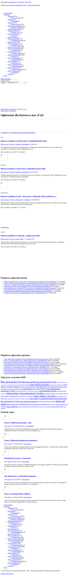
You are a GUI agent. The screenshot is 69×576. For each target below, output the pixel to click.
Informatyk (11, 19)
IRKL (22, 239)
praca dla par (28, 389)
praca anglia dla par (61, 382)
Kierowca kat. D (5, 144)
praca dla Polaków (39, 389)
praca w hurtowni (22, 406)
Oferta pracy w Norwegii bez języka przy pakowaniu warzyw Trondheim (25, 367)
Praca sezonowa (12, 51)
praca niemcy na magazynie (9, 396)
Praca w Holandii (16, 144)
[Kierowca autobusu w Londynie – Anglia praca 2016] (5, 227)
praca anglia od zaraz (39, 384)
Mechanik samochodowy (15, 26)
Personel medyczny (13, 34)
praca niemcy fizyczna (61, 393)
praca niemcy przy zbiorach (13, 398)
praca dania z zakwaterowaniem (15, 389)
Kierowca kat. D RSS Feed (8, 111)
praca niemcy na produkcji (26, 396)
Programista (15, 21)
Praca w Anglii (16, 18)
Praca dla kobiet (12, 37)
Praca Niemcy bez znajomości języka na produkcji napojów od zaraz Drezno (26, 359)
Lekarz (13, 35)
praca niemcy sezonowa (24, 398)
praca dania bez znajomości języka (47, 387)
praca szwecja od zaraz (39, 404)
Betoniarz (14, 56)
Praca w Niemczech (16, 200)
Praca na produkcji (13, 43)
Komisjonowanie (16, 66)
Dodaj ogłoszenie (6, 79)
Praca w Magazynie (13, 64)
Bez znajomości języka (13, 381)
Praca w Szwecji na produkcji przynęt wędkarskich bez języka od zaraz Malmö (26, 373)
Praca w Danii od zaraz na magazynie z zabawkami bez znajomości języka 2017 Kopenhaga (30, 283)
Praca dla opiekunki (13, 39)
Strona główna (8, 13)
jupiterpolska (25, 144)
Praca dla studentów (17, 53)
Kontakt (3, 573)
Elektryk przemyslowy (18, 69)
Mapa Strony (10, 573)
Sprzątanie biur (16, 50)
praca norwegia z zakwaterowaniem (46, 401)
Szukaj (3, 82)
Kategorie (7, 14)
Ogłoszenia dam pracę (14, 29)
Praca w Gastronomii (14, 58)
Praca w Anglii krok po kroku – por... (18, 423)
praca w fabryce (12, 406)
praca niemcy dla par (49, 393)
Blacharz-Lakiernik (17, 27)
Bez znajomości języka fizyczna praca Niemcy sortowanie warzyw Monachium (26, 370)
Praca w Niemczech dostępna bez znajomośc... (21, 440)
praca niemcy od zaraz (45, 396)
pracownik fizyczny (57, 406)
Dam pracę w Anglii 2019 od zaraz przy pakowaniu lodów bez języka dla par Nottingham (29, 285)
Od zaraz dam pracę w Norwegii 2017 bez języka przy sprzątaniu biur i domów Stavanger (29, 288)
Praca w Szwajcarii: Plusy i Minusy (17, 494)
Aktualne (10, 16)
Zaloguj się (21, 2)
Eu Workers (26, 200)
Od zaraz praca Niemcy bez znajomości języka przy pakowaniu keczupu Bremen (27, 286)
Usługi (10, 74)
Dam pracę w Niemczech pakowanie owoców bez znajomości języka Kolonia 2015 (28, 372)
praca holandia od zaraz (47, 391)
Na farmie (14, 72)
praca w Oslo (40, 406)
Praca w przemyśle (13, 68)
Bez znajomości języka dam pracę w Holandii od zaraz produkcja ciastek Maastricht (28, 289)
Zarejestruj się (13, 2)
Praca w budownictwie (14, 55)
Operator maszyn (13, 31)
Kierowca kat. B (16, 24)
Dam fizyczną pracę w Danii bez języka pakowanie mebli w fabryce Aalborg (26, 368)
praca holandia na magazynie (21, 391)
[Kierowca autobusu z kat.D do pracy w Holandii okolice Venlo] (18, 133)
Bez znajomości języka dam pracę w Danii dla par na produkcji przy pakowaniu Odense (29, 364)
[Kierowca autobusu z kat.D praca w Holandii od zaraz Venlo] (4, 160)
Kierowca (10, 22)
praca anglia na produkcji (24, 384)
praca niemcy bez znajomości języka (24, 393)
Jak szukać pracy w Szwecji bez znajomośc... (20, 476)
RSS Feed (28, 2)
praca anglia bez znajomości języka (40, 382)
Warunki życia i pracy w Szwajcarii (17, 458)
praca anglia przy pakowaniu (56, 384)
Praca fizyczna (12, 42)
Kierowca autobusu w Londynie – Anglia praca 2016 (20, 236)
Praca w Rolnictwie (13, 71)
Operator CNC (16, 32)
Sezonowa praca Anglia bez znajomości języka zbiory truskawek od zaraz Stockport (28, 291)
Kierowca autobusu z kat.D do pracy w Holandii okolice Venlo (24, 141)
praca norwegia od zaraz (28, 401)
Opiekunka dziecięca (17, 40)
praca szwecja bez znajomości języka (19, 404)
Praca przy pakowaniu (14, 47)
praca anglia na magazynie (12, 384)
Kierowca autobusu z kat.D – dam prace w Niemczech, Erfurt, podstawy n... (29, 196)
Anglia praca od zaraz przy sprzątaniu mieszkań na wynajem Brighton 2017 (25, 293)
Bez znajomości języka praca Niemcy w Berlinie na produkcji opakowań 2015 (26, 365)
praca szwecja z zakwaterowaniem (56, 404)
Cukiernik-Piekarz (17, 59)
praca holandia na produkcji (33, 391)
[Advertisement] (15, 8)
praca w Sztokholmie (47, 406)
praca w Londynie (32, 406)
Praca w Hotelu (12, 61)
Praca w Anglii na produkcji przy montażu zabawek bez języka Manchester (25, 360)
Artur (9, 426)
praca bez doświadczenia (27, 387)
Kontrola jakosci (16, 45)
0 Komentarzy (30, 426)
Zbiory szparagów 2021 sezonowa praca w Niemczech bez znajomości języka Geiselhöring (30, 281)
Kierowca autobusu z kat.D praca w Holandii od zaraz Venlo (23, 169)
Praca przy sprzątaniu (14, 48)
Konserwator (15, 63)
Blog (5, 76)
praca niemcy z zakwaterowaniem (41, 398)
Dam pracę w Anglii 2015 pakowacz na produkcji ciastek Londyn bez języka (26, 362)
